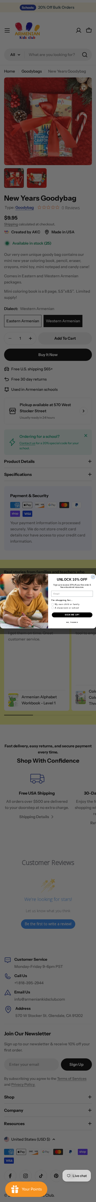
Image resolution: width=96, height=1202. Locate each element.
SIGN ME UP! (72, 615)
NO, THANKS (72, 622)
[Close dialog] (93, 577)
